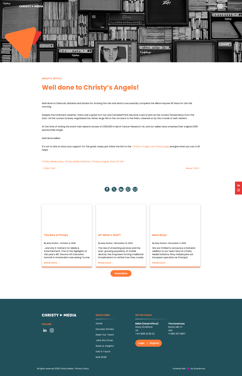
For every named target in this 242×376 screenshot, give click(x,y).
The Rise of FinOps (56, 235)
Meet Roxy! (159, 235)
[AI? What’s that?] (121, 217)
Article (57, 78)
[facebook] (107, 189)
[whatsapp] (128, 189)
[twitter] (114, 189)
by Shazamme (198, 368)
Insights (47, 78)
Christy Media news (52, 161)
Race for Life (117, 161)
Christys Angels (100, 161)
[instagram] (52, 330)
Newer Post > (193, 168)
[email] (135, 189)
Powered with (179, 368)
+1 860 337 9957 (176, 333)
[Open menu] (220, 6)
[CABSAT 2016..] (67, 217)
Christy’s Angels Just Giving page (150, 146)
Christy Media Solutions (77, 161)
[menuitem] (113, 324)
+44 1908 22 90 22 (144, 333)
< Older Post (48, 168)
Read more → (52, 262)
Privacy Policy (82, 368)
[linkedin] (121, 189)
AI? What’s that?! (109, 235)
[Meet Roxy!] (175, 217)
